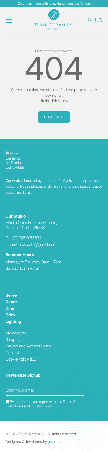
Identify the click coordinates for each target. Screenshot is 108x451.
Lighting (13, 321)
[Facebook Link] (7, 279)
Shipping (13, 339)
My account (16, 332)
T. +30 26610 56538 (24, 237)
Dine (10, 308)
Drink (11, 314)
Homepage (54, 117)
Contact (12, 352)
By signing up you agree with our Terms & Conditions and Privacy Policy (40, 403)
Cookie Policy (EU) (22, 359)
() (95, 19)
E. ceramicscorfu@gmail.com (31, 244)
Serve (11, 295)
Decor (11, 301)
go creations (57, 441)
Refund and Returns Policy (28, 346)
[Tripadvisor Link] (15, 279)
